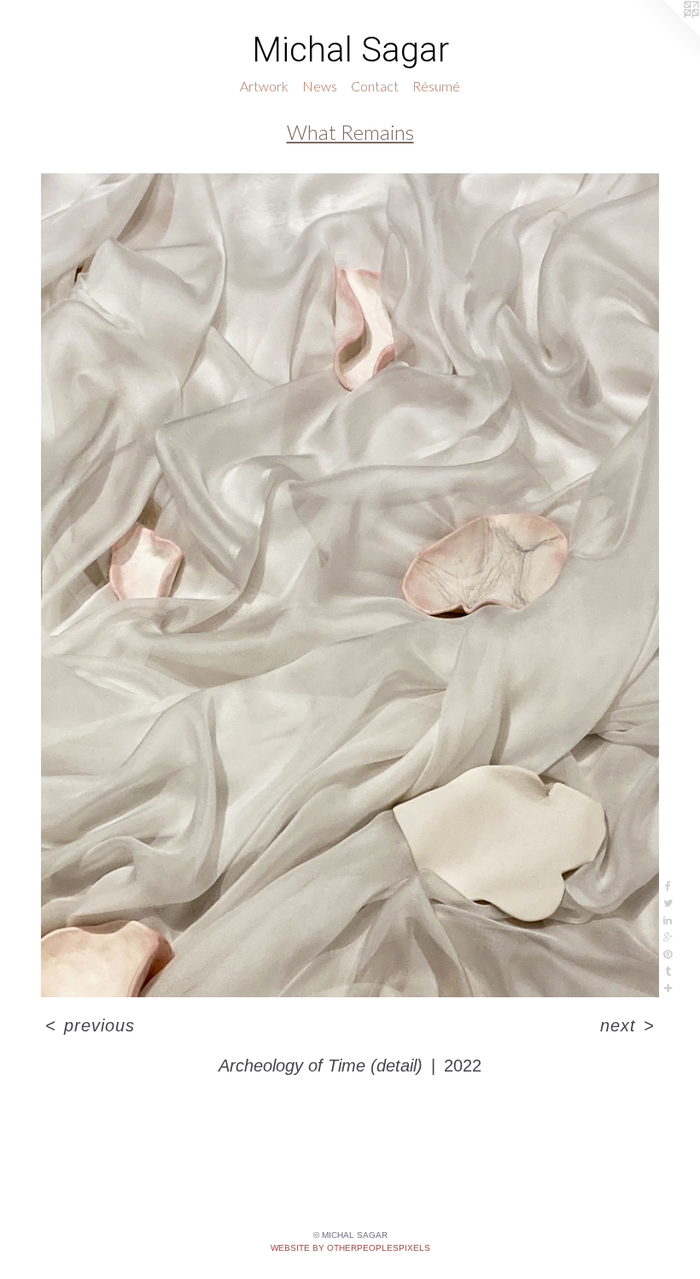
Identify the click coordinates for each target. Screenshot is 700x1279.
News (319, 86)
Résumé (436, 86)
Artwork (264, 86)
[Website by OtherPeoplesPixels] (666, 34)
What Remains (350, 132)
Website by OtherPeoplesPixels (350, 1248)
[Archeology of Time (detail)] (350, 585)
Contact (375, 86)
